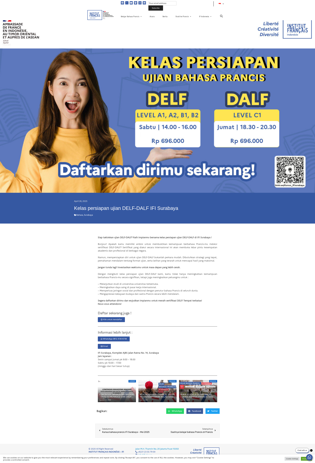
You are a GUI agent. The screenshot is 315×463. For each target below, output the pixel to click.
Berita (165, 16)
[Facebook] (122, 2)
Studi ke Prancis (182, 16)
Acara (152, 16)
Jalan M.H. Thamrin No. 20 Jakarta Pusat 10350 (157, 449)
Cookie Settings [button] (292, 459)
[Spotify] (135, 2)
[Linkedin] (144, 2)
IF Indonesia (204, 16)
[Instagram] (140, 2)
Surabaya (88, 215)
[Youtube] (131, 2)
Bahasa (79, 215)
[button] (221, 16)
